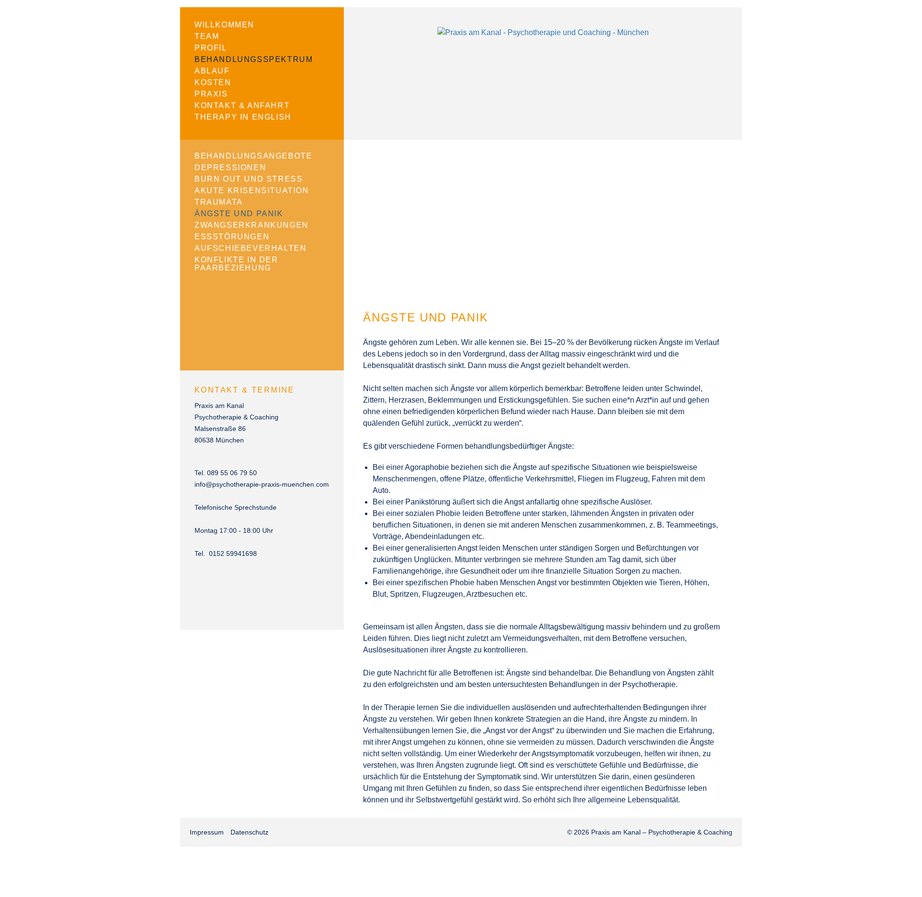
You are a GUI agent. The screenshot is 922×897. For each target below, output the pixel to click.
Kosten (212, 82)
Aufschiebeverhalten (250, 248)
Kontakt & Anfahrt (242, 105)
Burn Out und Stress (248, 179)
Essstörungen (231, 237)
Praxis (211, 94)
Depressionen (230, 167)
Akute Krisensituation (251, 190)
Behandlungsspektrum (253, 59)
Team (206, 36)
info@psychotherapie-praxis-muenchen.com (261, 484)
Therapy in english (242, 117)
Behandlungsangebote (253, 156)
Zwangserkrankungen (251, 225)
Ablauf (212, 71)
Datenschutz (249, 832)
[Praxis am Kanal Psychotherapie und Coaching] (543, 32)
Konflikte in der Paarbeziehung (236, 264)
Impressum (207, 832)
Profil (210, 48)
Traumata (218, 202)
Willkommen (224, 25)
